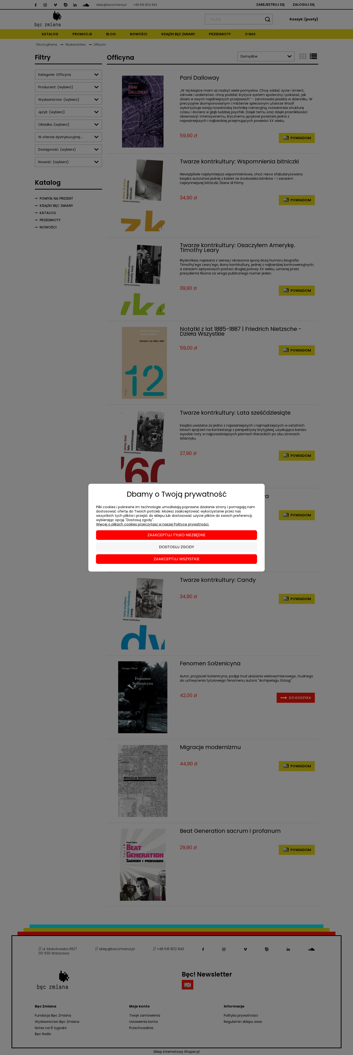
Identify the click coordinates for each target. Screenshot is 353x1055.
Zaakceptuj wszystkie (177, 559)
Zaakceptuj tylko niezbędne (176, 535)
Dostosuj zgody (176, 547)
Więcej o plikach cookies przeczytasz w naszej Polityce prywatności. (152, 524)
